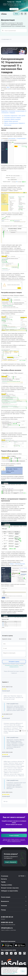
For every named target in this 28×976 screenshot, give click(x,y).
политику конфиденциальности (14, 841)
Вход (16, 13)
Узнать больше (14, 9)
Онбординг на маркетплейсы (9, 891)
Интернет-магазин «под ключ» (10, 888)
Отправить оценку (14, 661)
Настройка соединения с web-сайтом (14, 115)
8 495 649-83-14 (7, 917)
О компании (4, 876)
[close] (27, 730)
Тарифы (3, 882)
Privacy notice (24, 730)
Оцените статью (6, 639)
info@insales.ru (7, 928)
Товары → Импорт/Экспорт (17, 564)
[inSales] (4, 13)
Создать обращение (10, 862)
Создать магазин (14, 835)
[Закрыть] (25, 2)
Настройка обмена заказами (12, 119)
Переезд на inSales (6, 885)
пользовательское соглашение (11, 665)
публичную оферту (7, 840)
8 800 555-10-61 (7, 922)
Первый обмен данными (11, 121)
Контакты (4, 879)
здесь (8, 87)
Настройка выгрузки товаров (12, 117)
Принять (23, 971)
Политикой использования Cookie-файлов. (9, 973)
